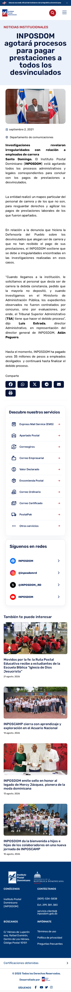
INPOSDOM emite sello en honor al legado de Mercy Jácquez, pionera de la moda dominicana (34, 784)
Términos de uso (46, 931)
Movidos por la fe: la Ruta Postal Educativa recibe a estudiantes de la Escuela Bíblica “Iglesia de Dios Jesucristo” (32, 665)
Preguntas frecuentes (50, 943)
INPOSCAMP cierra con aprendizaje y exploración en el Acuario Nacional (32, 726)
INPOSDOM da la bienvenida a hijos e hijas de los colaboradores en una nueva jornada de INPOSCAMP (35, 845)
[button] (10, 384)
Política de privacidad (49, 937)
